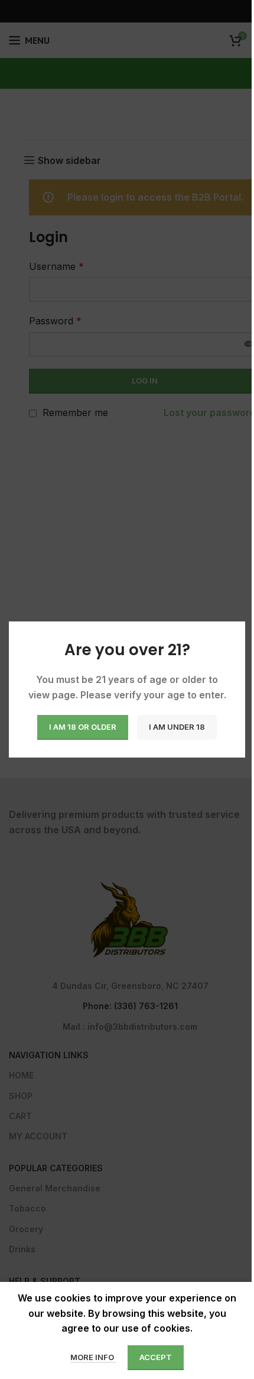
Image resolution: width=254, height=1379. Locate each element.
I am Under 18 (177, 727)
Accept (155, 1357)
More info (93, 1357)
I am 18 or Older (82, 727)
